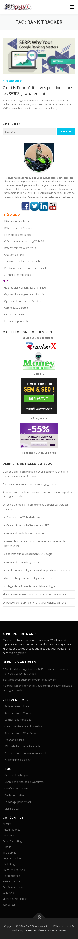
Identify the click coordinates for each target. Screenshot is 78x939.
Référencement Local (16, 221)
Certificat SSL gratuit (16, 307)
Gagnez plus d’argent (16, 775)
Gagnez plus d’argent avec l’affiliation (25, 287)
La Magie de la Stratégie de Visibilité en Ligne (29, 586)
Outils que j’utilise (14, 314)
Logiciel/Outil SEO (13, 858)
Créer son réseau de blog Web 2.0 (24, 241)
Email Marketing (12, 841)
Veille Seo (8, 893)
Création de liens (14, 254)
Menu (72, 6)
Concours (8, 835)
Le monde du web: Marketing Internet (25, 533)
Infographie (9, 852)
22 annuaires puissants (17, 274)
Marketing (9, 864)
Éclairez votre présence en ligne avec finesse (29, 578)
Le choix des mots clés (17, 234)
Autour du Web (11, 829)
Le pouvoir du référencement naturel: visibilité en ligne (34, 602)
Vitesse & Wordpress (15, 898)
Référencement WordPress (20, 248)
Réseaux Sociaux (12, 881)
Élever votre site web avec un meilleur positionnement (34, 594)
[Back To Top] (39, 917)
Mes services (12, 808)
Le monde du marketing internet (22, 562)
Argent (7, 823)
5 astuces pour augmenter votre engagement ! (30, 484)
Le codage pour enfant (17, 321)
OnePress (32, 930)
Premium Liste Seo (14, 870)
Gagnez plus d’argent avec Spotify (24, 294)
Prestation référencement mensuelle (25, 268)
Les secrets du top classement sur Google (27, 554)
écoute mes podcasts (58, 197)
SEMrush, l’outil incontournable (22, 261)
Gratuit (7, 847)
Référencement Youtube (18, 228)
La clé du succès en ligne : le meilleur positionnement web (37, 570)
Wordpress (9, 904)
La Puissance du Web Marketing (21, 517)
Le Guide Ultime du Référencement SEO (26, 525)
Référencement (13, 80)
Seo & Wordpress (13, 887)
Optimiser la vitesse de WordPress (24, 301)
